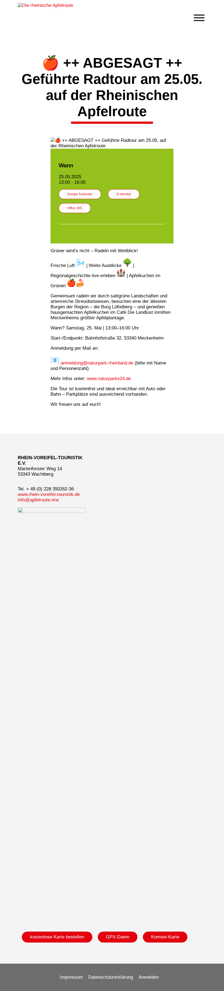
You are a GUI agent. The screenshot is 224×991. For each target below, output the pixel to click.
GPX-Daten (117, 937)
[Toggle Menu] (199, 17)
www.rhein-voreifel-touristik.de (49, 494)
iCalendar (123, 194)
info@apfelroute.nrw (38, 499)
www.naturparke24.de (109, 378)
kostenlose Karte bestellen (57, 937)
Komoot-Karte (165, 937)
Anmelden (148, 977)
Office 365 (74, 208)
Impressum (71, 977)
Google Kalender (80, 194)
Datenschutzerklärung (110, 977)
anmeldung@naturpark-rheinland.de (97, 363)
